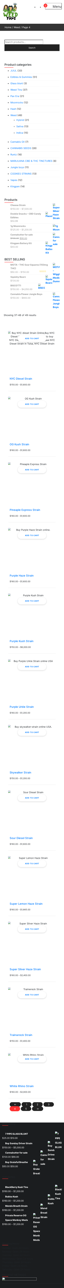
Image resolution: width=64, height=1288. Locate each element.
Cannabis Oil (17, 141)
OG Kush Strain (19, 444)
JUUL (13, 70)
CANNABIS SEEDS (20, 148)
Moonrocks (16, 102)
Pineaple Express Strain (25, 509)
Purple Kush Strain (21, 641)
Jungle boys (17, 167)
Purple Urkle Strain (22, 706)
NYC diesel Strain (21, 378)
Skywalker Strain (20, 772)
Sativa (19, 126)
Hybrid (20, 119)
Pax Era (14, 96)
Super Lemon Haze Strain (26, 903)
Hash (13, 108)
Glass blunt (16, 83)
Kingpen (15, 186)
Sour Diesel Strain (21, 838)
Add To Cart (32, 338)
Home (8, 27)
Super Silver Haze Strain (25, 969)
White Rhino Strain (22, 1086)
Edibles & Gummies (21, 76)
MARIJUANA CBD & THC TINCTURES (31, 160)
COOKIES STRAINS (21, 173)
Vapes (13, 180)
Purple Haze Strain (22, 575)
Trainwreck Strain (21, 1035)
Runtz (13, 154)
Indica (19, 132)
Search (32, 47)
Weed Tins (16, 89)
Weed (17, 27)
